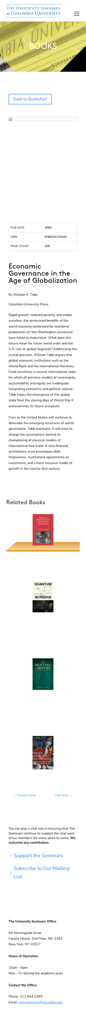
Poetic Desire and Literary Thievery (43, 533)
